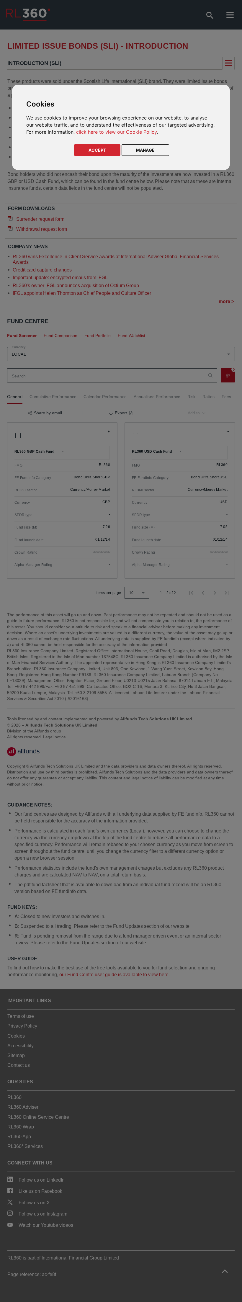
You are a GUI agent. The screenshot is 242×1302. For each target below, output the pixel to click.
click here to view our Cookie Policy (116, 132)
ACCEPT (97, 150)
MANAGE (145, 150)
